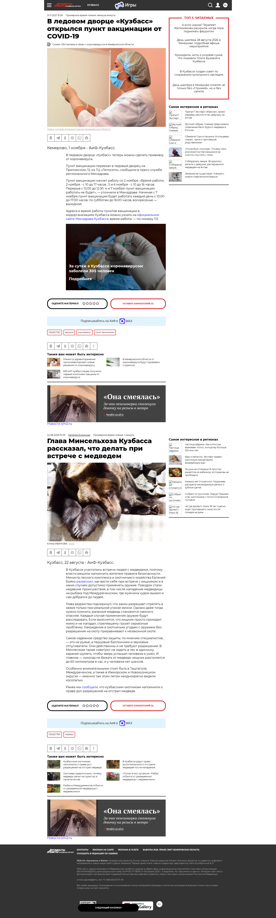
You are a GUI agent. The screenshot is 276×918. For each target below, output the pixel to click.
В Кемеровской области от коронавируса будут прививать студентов (141, 362)
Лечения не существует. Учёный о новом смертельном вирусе (204, 175)
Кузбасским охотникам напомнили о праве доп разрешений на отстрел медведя (82, 764)
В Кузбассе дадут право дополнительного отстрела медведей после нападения (139, 764)
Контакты (82, 850)
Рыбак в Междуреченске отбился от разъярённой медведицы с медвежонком (83, 788)
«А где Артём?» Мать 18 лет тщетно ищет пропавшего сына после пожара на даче (205, 509)
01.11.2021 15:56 (55, 15)
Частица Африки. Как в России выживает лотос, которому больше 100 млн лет (205, 447)
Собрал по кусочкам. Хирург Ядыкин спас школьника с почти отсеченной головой (206, 496)
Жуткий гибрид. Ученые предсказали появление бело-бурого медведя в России (207, 127)
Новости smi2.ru (59, 424)
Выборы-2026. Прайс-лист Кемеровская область (171, 850)
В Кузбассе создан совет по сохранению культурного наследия (198, 73)
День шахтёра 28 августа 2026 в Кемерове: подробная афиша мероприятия (199, 43)
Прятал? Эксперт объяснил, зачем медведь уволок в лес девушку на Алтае (205, 114)
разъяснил (84, 581)
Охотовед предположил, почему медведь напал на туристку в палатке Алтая (82, 776)
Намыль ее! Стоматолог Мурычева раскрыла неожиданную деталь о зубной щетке (205, 484)
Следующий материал (108, 908)
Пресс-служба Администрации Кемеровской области (79, 129)
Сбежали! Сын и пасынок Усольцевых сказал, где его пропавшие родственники (207, 139)
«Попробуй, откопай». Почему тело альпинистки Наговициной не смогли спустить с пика (205, 151)
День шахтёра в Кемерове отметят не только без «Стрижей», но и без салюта (199, 88)
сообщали (90, 687)
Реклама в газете (128, 850)
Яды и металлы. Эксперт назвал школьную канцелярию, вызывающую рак (203, 459)
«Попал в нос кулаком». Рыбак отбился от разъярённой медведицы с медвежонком (140, 776)
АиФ (71, 543)
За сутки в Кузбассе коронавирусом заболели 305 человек (106, 268)
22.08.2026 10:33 (56, 435)
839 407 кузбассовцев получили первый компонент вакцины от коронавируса (82, 374)
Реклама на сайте (103, 850)
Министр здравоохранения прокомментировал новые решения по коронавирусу (79, 362)
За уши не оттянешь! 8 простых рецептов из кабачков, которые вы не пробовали (207, 472)
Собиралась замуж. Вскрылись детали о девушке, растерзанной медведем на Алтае (204, 164)
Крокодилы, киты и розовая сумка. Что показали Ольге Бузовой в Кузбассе (199, 58)
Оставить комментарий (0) (138, 303)
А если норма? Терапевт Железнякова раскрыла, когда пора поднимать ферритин (199, 28)
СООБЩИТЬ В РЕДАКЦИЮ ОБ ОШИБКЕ (97, 853)
